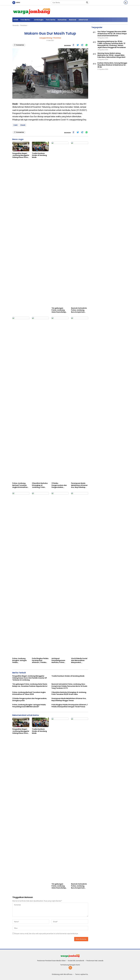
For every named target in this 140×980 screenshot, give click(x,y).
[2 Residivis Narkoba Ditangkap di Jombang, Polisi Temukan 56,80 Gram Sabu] (40, 399)
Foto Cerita (50, 20)
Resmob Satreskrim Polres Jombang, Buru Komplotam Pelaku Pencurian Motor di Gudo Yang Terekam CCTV (79, 310)
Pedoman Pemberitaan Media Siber (51, 961)
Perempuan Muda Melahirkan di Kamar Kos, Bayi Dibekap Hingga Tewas (79, 485)
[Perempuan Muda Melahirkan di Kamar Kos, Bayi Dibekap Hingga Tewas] (79, 399)
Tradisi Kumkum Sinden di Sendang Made (39, 155)
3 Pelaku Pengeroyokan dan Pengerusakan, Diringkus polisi (59, 485)
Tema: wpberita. (81, 974)
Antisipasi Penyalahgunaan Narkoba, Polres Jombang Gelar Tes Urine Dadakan (59, 660)
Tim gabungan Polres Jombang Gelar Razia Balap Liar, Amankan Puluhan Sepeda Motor (59, 310)
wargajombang (45, 38)
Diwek (22, 125)
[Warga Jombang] (31, 11)
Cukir (15, 125)
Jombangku (38, 20)
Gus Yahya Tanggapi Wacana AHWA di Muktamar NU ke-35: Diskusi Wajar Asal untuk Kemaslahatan (112, 34)
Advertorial (83, 20)
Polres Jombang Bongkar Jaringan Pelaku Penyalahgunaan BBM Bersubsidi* (19, 660)
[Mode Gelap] (126, 2)
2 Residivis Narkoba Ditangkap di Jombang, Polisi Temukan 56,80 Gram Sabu (40, 485)
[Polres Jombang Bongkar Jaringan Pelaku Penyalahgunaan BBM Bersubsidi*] (20, 574)
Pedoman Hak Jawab (94, 961)
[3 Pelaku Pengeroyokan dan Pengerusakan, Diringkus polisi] (60, 399)
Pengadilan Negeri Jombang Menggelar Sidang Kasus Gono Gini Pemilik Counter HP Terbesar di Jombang (20, 155)
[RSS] (70, 968)
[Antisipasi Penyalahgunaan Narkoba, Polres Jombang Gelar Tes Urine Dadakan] (60, 574)
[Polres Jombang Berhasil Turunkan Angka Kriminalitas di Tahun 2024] (20, 399)
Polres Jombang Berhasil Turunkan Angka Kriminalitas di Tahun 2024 (20, 485)
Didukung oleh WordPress (62, 974)
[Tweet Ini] (77, 45)
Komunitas (62, 20)
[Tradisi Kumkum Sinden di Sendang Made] (40, 146)
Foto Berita (25, 20)
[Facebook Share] (73, 45)
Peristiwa (57, 38)
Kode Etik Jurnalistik (76, 961)
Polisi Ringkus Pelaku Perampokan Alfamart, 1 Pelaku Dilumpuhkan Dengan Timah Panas (40, 660)
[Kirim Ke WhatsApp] (86, 45)
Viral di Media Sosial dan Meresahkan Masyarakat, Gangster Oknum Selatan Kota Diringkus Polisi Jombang (79, 660)
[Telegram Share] (82, 45)
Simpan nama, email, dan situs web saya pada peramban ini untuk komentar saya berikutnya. (46, 933)
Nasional (72, 20)
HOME (15, 20)
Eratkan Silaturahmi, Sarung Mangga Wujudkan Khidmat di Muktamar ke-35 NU (112, 65)
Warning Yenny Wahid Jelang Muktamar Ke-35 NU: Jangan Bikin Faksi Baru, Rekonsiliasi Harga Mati (111, 55)
